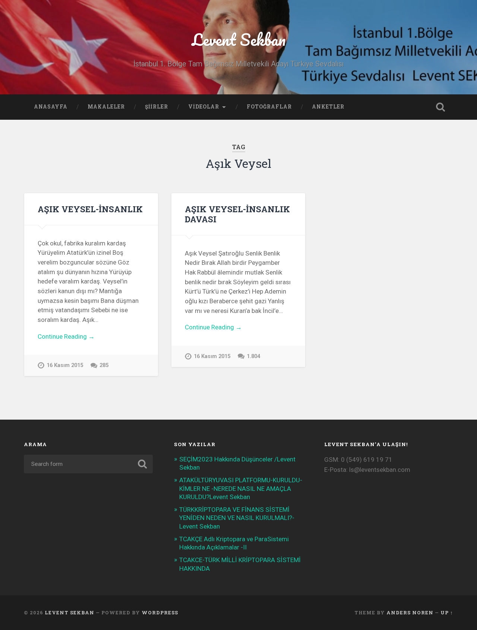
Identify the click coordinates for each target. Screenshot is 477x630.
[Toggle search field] (440, 107)
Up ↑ (446, 612)
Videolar (203, 106)
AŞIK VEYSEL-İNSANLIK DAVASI (237, 214)
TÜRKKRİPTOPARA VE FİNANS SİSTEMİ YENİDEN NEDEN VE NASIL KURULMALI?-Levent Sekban (236, 518)
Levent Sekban (238, 39)
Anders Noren (409, 612)
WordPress (160, 612)
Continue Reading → (66, 336)
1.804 (253, 356)
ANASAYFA (50, 106)
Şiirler (156, 106)
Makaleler (106, 106)
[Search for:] (88, 464)
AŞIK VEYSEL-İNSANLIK (90, 208)
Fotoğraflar (269, 106)
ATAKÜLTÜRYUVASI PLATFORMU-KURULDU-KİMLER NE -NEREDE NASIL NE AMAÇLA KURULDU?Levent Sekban (240, 488)
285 (103, 365)
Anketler (328, 106)
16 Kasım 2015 (65, 365)
